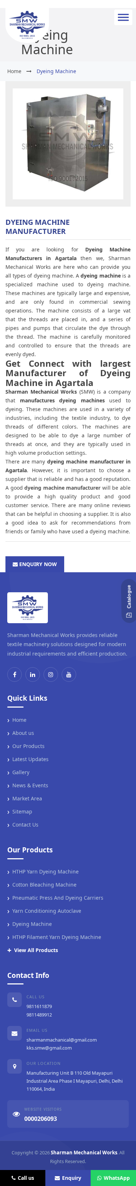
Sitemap (19, 811)
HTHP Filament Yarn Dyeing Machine (54, 937)
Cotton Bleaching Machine (42, 884)
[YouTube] (69, 674)
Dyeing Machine (29, 924)
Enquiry (71, 1177)
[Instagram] (51, 674)
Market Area (24, 798)
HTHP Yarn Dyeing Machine (43, 871)
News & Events (27, 785)
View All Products (32, 950)
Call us (26, 1177)
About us (20, 733)
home (14, 71)
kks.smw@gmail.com (49, 1047)
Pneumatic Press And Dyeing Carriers (55, 898)
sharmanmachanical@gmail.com (61, 1039)
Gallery (18, 772)
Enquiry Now (37, 564)
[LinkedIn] (32, 674)
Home (16, 720)
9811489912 (39, 1014)
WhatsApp (117, 1177)
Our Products (26, 746)
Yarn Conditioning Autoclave (44, 911)
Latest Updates (28, 759)
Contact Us (22, 824)
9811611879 (39, 1006)
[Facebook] (14, 674)
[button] (123, 17)
